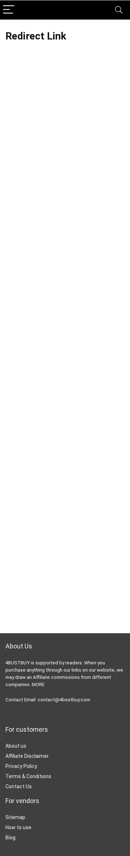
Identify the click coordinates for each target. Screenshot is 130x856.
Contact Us (18, 786)
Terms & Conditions (28, 776)
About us (15, 746)
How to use (18, 827)
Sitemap (15, 817)
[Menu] (8, 10)
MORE (38, 684)
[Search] (118, 10)
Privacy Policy (21, 766)
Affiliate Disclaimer (27, 756)
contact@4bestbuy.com (64, 699)
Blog (10, 837)
